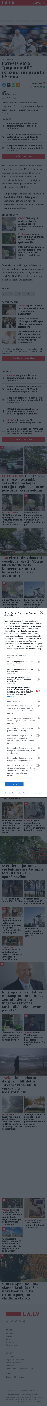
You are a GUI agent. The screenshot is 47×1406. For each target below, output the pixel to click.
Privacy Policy (37, 793)
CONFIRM (14, 784)
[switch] (38, 662)
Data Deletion (10, 793)
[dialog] (23, 703)
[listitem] (23, 656)
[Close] (42, 613)
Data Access (23, 793)
